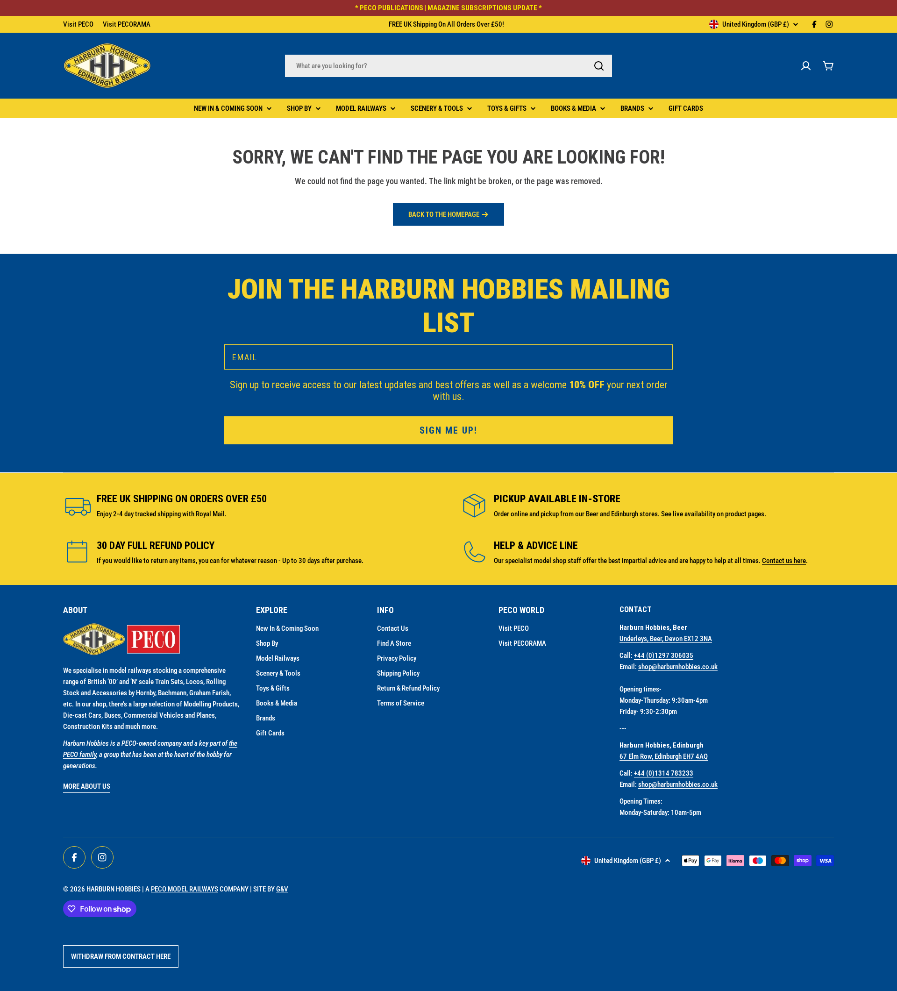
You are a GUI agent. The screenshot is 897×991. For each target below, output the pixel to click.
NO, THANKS (448, 604)
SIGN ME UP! (448, 576)
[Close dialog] (578, 380)
